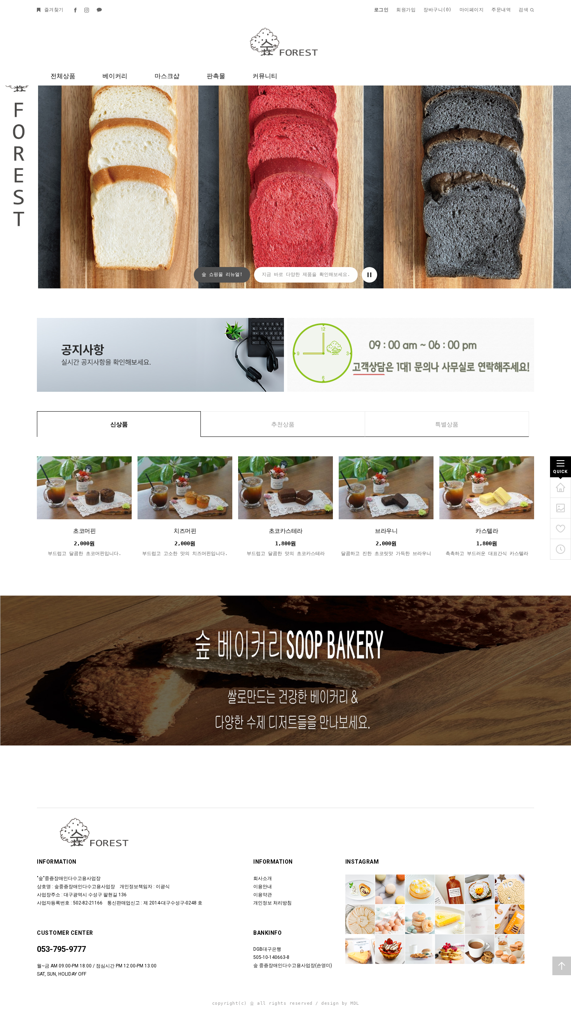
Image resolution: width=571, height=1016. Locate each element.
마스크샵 (167, 76)
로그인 (381, 9)
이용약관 (262, 894)
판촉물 (216, 76)
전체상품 (62, 76)
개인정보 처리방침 (272, 903)
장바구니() (437, 9)
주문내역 (501, 9)
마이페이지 (472, 9)
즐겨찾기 (52, 9)
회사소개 (262, 878)
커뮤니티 (264, 76)
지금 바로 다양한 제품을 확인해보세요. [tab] (306, 274)
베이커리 (115, 76)
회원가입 (406, 9)
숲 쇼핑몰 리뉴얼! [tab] (222, 274)
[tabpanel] (285, 144)
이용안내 (262, 886)
